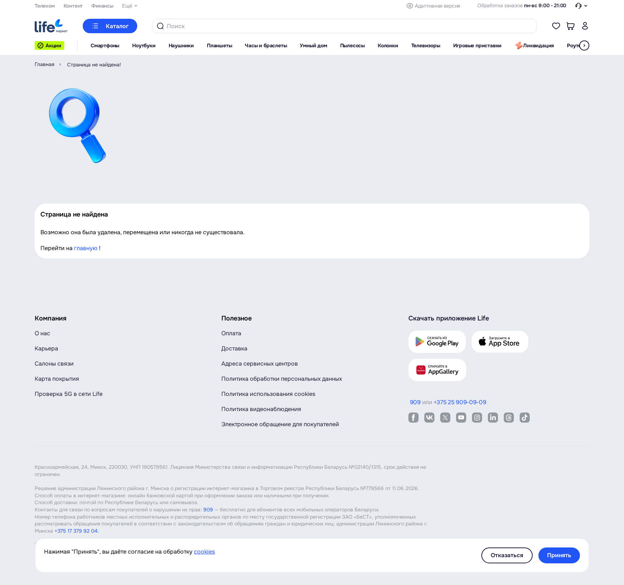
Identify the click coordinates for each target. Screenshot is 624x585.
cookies (204, 551)
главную (86, 248)
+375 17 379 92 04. (77, 531)
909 (208, 509)
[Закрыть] (3, 6)
